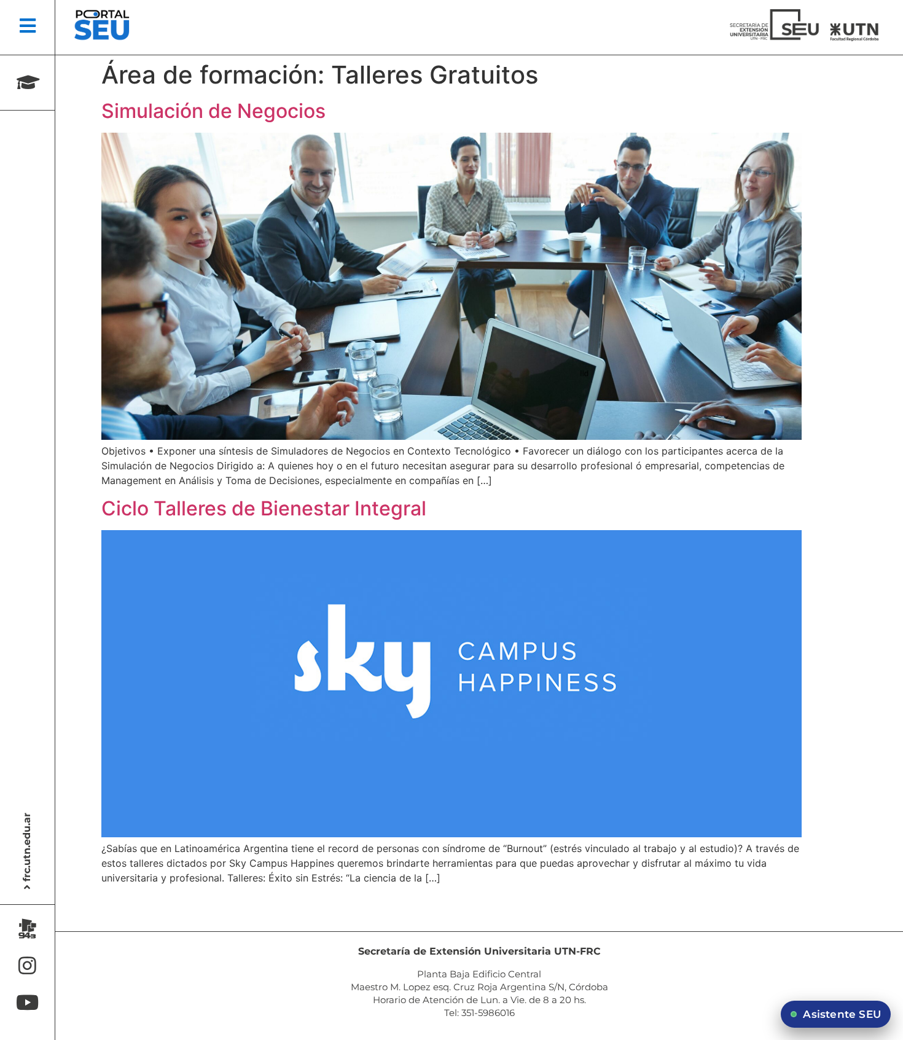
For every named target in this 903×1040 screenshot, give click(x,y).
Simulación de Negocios (213, 111)
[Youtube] (27, 1002)
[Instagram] (27, 965)
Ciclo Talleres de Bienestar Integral (263, 508)
